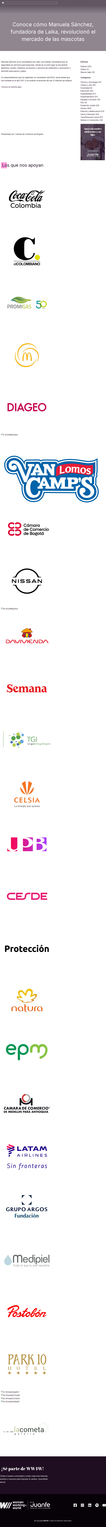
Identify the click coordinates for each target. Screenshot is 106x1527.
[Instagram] (82, 1505)
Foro (82, 103)
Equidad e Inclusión (89, 100)
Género (84, 108)
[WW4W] (29, 7)
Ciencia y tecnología (89, 82)
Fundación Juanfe (88, 105)
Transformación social (90, 117)
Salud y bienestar (88, 114)
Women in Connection (90, 120)
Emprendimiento (87, 97)
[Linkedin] (90, 1505)
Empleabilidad (86, 94)
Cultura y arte (86, 85)
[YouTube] (104, 1505)
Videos (83, 69)
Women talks (86, 72)
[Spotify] (97, 1505)
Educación (85, 91)
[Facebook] (75, 1505)
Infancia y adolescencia (90, 111)
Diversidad (85, 88)
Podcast (84, 66)
